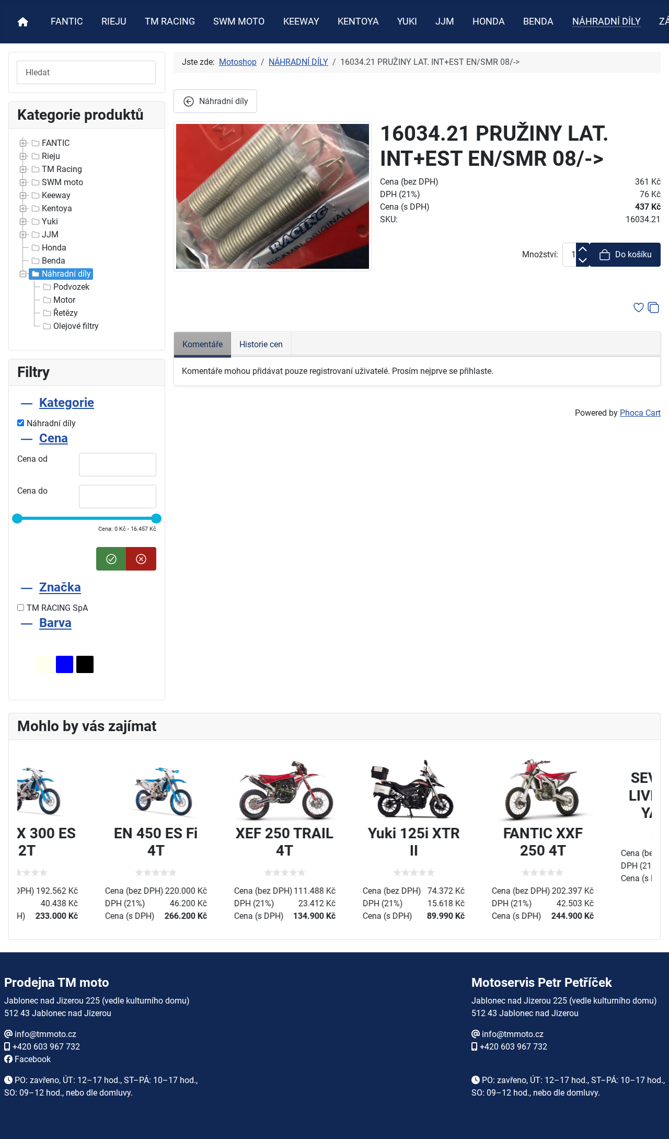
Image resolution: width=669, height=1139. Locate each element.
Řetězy (65, 313)
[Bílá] (44, 664)
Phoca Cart (640, 413)
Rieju (51, 156)
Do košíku (633, 254)
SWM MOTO (238, 21)
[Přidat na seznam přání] (638, 307)
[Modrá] (64, 664)
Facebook (33, 1059)
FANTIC (67, 21)
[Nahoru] (651, 1120)
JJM (444, 21)
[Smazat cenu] (141, 559)
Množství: (540, 254)
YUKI (407, 21)
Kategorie (66, 402)
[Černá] (85, 664)
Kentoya (57, 208)
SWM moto (62, 182)
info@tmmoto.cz (45, 1034)
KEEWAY (301, 21)
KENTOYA (358, 21)
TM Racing (62, 169)
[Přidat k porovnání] (653, 307)
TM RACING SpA (57, 608)
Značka (60, 587)
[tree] (86, 235)
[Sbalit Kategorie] (26, 402)
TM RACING (170, 21)
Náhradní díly (66, 274)
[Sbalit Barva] (26, 623)
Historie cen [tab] (261, 344)
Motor (64, 300)
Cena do (32, 491)
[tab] (86, 412)
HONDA (488, 21)
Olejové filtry (76, 326)
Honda (54, 248)
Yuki (50, 221)
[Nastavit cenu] (111, 559)
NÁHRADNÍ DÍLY (606, 21)
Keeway (56, 195)
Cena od (32, 459)
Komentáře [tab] (202, 344)
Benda (53, 261)
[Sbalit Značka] (26, 587)
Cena (53, 438)
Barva (55, 623)
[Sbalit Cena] (26, 438)
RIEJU (113, 21)
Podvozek (71, 287)
